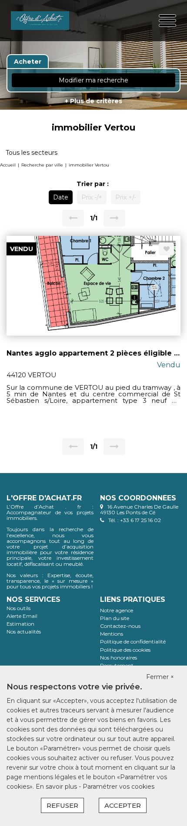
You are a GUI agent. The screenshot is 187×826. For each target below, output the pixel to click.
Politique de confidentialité (133, 641)
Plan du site (114, 618)
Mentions (111, 633)
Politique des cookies (125, 649)
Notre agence (116, 610)
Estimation (20, 623)
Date (60, 197)
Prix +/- (125, 197)
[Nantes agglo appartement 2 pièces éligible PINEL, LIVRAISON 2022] (93, 285)
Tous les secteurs (31, 153)
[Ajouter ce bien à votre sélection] (166, 248)
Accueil (8, 165)
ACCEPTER (122, 805)
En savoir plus (57, 786)
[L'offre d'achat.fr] (40, 20)
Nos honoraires (118, 657)
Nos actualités (24, 631)
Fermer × (160, 677)
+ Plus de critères (93, 101)
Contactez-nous (120, 626)
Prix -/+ (91, 197)
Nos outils (18, 608)
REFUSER (62, 805)
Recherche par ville (42, 165)
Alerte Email (22, 616)
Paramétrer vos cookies (118, 786)
